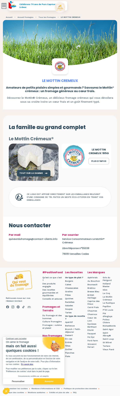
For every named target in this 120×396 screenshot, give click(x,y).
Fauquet (92, 333)
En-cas (68, 339)
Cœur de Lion (92, 319)
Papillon (107, 306)
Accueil (9, 17)
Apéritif (69, 322)
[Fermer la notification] (113, 369)
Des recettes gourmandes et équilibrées (50, 293)
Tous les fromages (47, 17)
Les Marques (96, 272)
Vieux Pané (108, 349)
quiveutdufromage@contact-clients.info (33, 239)
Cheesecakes (71, 288)
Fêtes (67, 346)
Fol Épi (91, 337)
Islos (105, 290)
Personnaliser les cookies (16, 389)
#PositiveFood (52, 272)
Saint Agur (108, 329)
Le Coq (106, 293)
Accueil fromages (25, 17)
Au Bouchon (94, 281)
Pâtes (68, 295)
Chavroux (92, 314)
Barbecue (70, 325)
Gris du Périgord (107, 279)
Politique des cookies (14, 392)
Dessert (69, 335)
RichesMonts (109, 326)
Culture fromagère (52, 321)
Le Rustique (109, 303)
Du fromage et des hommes (52, 317)
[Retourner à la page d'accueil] (60, 7)
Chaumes (92, 311)
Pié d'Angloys (107, 314)
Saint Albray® (107, 334)
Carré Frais (93, 307)
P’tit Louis (108, 310)
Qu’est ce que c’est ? (52, 279)
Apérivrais (92, 277)
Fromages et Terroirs (51, 308)
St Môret (107, 342)
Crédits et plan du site (59, 392)
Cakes (68, 284)
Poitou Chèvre (106, 321)
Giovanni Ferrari (92, 345)
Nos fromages (52, 335)
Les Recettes (74, 272)
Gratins (69, 291)
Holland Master (106, 285)
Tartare (106, 346)
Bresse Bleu (93, 291)
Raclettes (69, 302)
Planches (69, 353)
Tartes (68, 312)
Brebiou (91, 288)
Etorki (91, 330)
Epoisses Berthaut (92, 325)
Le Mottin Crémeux (107, 298)
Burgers (69, 281)
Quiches (69, 298)
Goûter (68, 349)
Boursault (92, 284)
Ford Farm (93, 340)
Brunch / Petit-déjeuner (73, 330)
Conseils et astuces (52, 299)
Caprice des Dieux (94, 302)
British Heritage (92, 296)
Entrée (68, 342)
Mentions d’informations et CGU (45, 389)
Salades (69, 305)
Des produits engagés (48, 285)
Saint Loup (108, 339)
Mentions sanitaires (36, 392)
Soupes (69, 309)
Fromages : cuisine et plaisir (52, 326)
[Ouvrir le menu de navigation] (4, 6)
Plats (67, 356)
